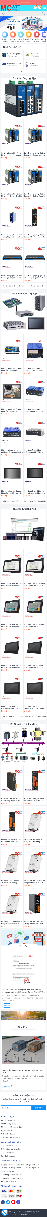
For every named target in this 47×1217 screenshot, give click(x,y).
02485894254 (16, 1178)
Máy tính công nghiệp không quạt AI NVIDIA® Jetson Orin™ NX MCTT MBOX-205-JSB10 (33, 451)
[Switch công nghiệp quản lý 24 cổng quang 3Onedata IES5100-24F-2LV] (35, 258)
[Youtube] (13, 1202)
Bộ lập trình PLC (9, 716)
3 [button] (24, 28)
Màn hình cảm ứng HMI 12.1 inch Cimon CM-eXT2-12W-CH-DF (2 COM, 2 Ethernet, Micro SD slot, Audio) (12, 625)
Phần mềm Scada (8, 1134)
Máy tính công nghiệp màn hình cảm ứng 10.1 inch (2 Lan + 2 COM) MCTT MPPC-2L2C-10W (12, 369)
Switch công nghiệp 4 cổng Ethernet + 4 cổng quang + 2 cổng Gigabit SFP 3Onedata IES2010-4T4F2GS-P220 (11, 154)
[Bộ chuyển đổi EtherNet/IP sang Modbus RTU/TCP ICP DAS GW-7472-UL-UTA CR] (35, 862)
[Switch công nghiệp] (23, 98)
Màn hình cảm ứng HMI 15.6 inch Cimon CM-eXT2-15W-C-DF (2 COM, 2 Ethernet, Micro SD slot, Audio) (34, 584)
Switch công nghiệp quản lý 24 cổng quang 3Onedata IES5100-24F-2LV (34, 277)
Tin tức (23, 946)
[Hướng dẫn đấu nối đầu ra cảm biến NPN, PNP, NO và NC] (23, 1050)
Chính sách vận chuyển (10, 1149)
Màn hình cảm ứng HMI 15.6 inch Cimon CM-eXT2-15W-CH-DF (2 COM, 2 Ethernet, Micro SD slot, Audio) (12, 584)
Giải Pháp (23, 1027)
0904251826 (25, 2)
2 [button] (22, 28)
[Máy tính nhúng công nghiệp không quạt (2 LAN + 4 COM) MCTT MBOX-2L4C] (12, 432)
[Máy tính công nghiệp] (23, 313)
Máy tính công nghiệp (24, 293)
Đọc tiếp (7, 1005)
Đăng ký (39, 1108)
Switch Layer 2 (37, 286)
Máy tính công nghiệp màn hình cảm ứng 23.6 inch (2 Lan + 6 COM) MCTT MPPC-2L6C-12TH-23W (12, 492)
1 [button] (20, 28)
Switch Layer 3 (9, 286)
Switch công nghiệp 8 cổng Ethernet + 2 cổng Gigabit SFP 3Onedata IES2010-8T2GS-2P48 (34, 195)
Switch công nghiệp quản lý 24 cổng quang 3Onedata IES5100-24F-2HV (12, 277)
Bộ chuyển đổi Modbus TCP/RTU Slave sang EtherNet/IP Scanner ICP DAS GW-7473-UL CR (10, 882)
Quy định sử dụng (8, 1156)
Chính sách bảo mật (9, 1145)
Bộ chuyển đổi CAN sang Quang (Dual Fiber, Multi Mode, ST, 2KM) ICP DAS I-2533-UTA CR (34, 923)
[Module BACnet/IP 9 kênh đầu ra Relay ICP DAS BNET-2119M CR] (35, 781)
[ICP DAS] (23, 23)
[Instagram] (18, 1202)
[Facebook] (3, 1202)
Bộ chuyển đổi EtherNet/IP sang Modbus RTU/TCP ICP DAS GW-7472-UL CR (11, 923)
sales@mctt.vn (13, 1171)
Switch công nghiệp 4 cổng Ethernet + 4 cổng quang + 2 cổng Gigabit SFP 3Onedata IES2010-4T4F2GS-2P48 (34, 154)
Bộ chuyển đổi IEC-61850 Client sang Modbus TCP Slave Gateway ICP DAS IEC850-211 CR (11, 800)
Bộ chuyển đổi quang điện (11, 1127)
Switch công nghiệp (24, 78)
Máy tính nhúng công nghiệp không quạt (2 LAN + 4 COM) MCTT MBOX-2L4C (11, 451)
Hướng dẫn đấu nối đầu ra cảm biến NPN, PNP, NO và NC (22, 1071)
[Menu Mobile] (44, 7)
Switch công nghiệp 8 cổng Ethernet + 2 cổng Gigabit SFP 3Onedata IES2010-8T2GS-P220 (11, 195)
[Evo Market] (23, 529)
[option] (23, 23)
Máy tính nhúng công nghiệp (14, 501)
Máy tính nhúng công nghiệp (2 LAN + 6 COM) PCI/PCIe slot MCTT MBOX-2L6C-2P (35, 369)
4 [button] (26, 28)
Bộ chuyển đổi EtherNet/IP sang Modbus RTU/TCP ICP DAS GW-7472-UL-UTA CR (34, 882)
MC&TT (29, 1214)
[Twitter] (8, 1202)
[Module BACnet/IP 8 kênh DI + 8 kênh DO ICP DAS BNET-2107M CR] (12, 821)
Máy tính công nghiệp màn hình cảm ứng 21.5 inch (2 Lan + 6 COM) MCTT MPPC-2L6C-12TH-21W (35, 492)
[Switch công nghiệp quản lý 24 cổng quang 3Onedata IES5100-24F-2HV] (12, 258)
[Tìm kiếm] (43, 13)
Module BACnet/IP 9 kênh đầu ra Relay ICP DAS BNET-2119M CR (35, 800)
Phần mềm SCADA (27, 716)
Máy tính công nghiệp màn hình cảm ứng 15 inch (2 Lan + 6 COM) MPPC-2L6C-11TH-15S (12, 410)
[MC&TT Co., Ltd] (10, 8)
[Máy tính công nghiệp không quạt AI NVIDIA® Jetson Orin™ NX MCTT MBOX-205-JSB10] (35, 432)
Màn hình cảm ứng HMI (10, 1137)
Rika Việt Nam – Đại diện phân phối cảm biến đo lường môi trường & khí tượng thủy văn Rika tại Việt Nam (23, 991)
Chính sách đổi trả (8, 1152)
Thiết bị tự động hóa (24, 508)
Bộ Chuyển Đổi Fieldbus (24, 724)
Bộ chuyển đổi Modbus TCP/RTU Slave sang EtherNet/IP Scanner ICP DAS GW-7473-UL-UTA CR (34, 841)
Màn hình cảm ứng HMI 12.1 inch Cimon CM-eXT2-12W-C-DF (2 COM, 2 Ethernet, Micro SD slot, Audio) (34, 625)
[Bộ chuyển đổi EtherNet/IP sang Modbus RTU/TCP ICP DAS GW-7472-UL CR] (12, 903)
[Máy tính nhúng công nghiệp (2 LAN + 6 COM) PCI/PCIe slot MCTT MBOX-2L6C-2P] (35, 350)
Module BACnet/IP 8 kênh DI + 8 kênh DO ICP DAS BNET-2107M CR (11, 841)
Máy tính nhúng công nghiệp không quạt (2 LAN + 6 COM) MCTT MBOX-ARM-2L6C (34, 410)
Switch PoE (23, 286)
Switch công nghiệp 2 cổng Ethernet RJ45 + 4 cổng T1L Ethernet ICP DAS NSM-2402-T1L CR (35, 236)
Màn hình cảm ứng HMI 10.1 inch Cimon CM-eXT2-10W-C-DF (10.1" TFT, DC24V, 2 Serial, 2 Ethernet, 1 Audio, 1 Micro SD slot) (34, 666)
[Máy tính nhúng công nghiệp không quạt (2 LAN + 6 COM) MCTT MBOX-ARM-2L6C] (35, 391)
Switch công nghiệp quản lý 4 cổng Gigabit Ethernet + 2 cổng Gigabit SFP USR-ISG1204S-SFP (12, 236)
